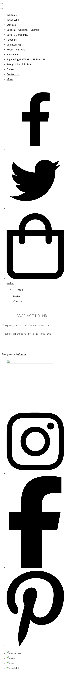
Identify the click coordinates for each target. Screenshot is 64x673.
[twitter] (35, 208)
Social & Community (17, 34)
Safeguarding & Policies (20, 64)
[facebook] (35, 149)
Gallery (11, 69)
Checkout (18, 301)
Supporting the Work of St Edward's (26, 59)
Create (22, 354)
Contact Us (13, 74)
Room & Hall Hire (16, 49)
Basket (17, 296)
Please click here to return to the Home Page (26, 333)
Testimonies (13, 54)
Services (11, 24)
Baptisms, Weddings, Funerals (23, 29)
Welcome (12, 14)
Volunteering (14, 44)
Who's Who (13, 19)
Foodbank (12, 39)
